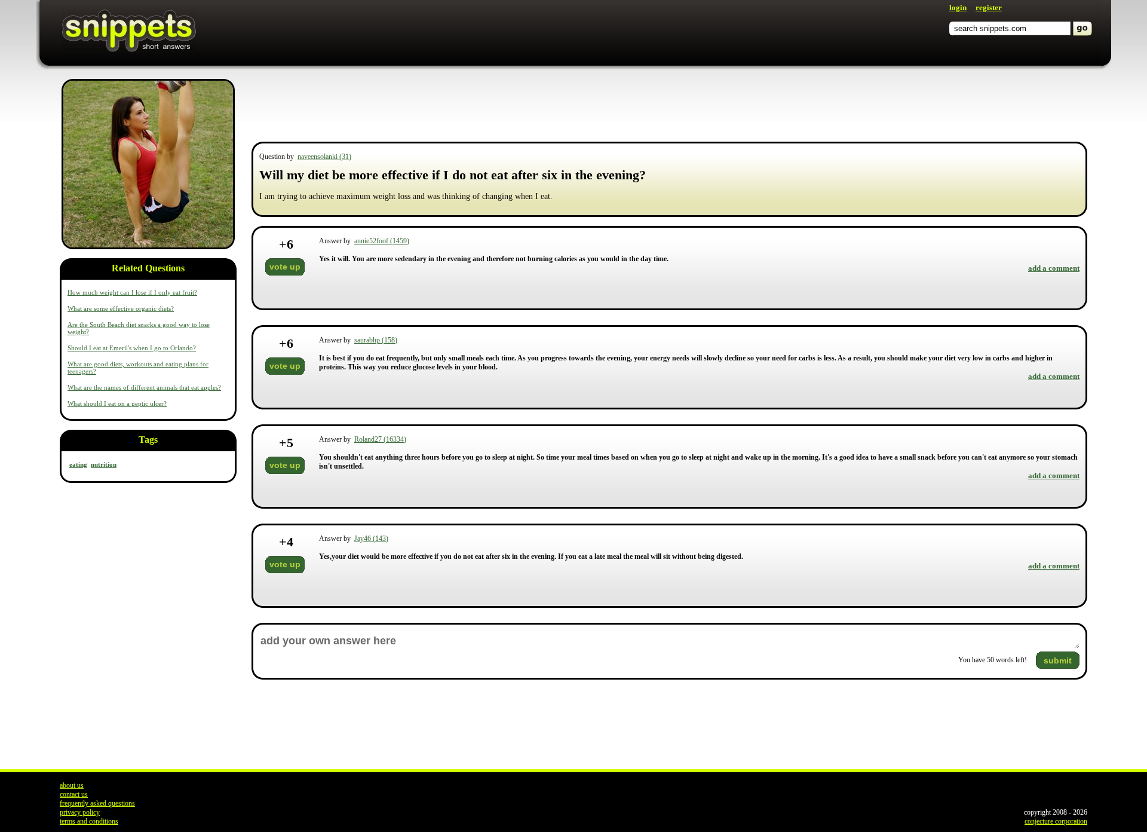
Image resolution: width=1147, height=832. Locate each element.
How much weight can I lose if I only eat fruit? (132, 292)
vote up (284, 266)
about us (72, 785)
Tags (148, 440)
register (989, 7)
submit (1058, 660)
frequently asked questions (97, 803)
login (958, 7)
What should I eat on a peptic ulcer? (117, 403)
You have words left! (992, 660)
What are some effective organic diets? (121, 308)
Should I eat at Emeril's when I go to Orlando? (132, 347)
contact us (74, 794)
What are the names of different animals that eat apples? (144, 387)
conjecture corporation (1056, 821)
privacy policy (80, 812)
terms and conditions (89, 821)
